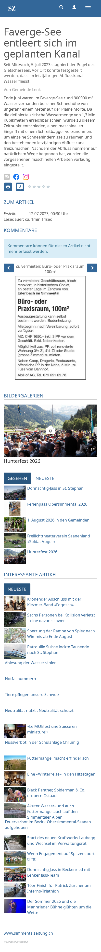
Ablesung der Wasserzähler (30, 662)
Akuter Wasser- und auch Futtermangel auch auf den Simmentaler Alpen (52, 811)
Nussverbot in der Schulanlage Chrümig (42, 742)
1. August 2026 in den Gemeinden (58, 520)
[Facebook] (16, 176)
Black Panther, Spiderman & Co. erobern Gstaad (56, 792)
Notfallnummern (20, 678)
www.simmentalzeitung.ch (28, 933)
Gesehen (17, 478)
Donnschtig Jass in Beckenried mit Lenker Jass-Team (58, 872)
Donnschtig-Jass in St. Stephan (55, 488)
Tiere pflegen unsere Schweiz (32, 694)
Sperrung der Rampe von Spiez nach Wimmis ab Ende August (61, 633)
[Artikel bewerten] (30, 186)
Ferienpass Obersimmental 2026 (57, 504)
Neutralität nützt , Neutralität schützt (39, 710)
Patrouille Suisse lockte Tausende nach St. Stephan (58, 649)
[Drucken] (8, 186)
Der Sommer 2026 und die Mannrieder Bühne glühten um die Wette (59, 907)
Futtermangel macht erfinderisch (58, 758)
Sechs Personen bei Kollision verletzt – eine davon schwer (61, 617)
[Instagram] (26, 176)
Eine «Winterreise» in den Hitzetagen (61, 774)
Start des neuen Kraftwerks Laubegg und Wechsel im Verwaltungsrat (61, 840)
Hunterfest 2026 (42, 552)
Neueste (45, 478)
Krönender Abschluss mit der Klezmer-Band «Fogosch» (54, 601)
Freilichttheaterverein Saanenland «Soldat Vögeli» (58, 538)
